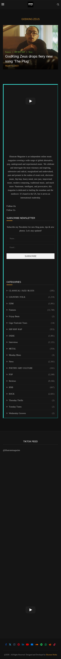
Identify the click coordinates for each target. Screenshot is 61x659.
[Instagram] (14, 644)
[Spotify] (41, 644)
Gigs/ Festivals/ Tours (31, 323)
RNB (31, 387)
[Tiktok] (54, 644)
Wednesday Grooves (31, 413)
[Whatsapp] (46, 644)
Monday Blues (31, 355)
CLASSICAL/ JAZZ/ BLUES (31, 291)
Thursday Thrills (31, 400)
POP (31, 374)
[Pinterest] (18, 644)
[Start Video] (30, 101)
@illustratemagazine (11, 450)
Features (31, 310)
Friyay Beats (31, 316)
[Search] (58, 4)
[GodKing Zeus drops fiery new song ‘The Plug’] (30, 47)
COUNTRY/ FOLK (31, 297)
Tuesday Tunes (31, 407)
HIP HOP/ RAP (31, 329)
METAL (31, 349)
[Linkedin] (23, 644)
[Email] (32, 644)
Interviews (31, 342)
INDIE (31, 336)
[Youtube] (27, 644)
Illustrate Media (51, 655)
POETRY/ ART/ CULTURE (31, 368)
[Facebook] (6, 644)
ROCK (31, 394)
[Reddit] (50, 644)
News (31, 362)
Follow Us (11, 210)
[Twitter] (10, 644)
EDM (31, 303)
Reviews (31, 381)
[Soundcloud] (36, 644)
